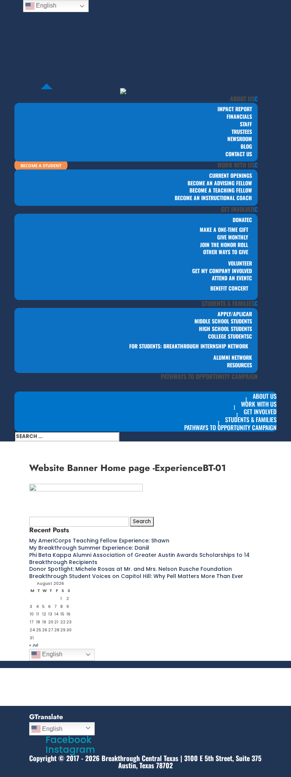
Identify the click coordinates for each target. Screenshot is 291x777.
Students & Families (228, 303)
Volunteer (240, 263)
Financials (239, 116)
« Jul (33, 645)
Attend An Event (230, 278)
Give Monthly (232, 237)
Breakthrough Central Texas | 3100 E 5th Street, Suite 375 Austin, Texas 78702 (181, 761)
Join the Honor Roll (224, 245)
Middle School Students (223, 321)
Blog (246, 146)
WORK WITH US (235, 164)
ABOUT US (242, 98)
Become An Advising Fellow (220, 183)
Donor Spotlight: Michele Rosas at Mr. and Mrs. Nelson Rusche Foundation (130, 569)
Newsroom (239, 139)
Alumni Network (232, 357)
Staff (246, 124)
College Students (228, 336)
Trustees (242, 131)
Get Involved (237, 209)
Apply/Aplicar (234, 314)
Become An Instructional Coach (213, 198)
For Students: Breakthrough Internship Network (188, 346)
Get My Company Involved (222, 271)
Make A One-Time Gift (224, 229)
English (52, 654)
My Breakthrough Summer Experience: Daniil (89, 548)
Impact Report (234, 109)
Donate (241, 220)
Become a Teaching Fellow (220, 190)
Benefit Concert (229, 288)
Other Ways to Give (225, 252)
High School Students (225, 329)
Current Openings (230, 175)
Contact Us (238, 154)
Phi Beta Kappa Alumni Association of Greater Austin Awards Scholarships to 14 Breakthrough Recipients (139, 558)
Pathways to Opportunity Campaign (209, 376)
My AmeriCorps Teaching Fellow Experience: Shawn (99, 540)
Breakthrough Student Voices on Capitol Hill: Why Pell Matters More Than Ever (136, 576)
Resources (239, 365)
